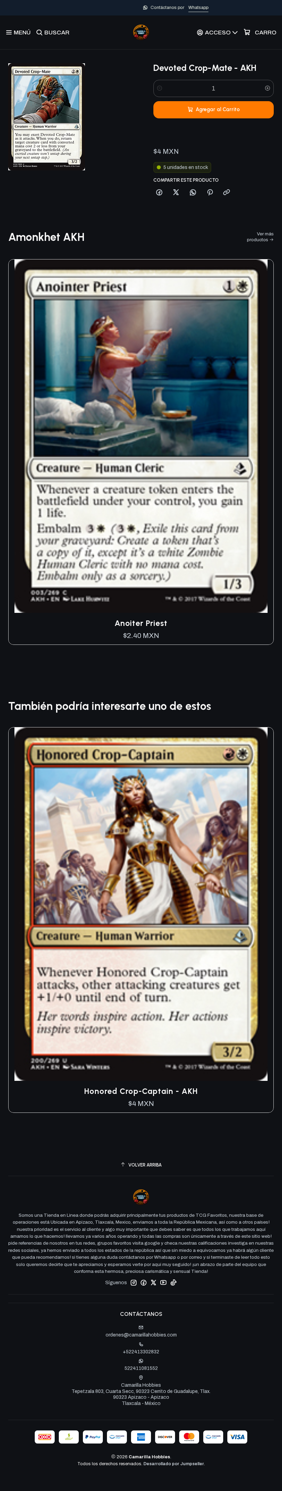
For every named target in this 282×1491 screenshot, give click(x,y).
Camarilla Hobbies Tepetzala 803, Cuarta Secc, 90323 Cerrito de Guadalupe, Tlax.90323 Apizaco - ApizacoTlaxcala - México (141, 1394)
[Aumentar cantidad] (267, 88)
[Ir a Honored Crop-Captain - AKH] (141, 904)
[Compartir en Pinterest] (210, 193)
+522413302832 (141, 1351)
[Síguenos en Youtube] (163, 1282)
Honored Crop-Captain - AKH (141, 1091)
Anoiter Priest (141, 623)
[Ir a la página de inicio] (141, 32)
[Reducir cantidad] (159, 88)
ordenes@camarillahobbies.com (141, 1335)
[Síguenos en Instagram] (133, 1282)
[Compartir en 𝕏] (176, 193)
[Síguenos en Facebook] (143, 1282)
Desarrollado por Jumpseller (173, 1463)
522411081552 (141, 1368)
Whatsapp (164, 7)
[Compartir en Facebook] (159, 193)
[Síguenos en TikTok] (173, 1282)
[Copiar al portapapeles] (226, 193)
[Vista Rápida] (261, 436)
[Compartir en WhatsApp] (193, 193)
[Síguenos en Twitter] (153, 1282)
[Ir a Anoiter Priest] (141, 436)
